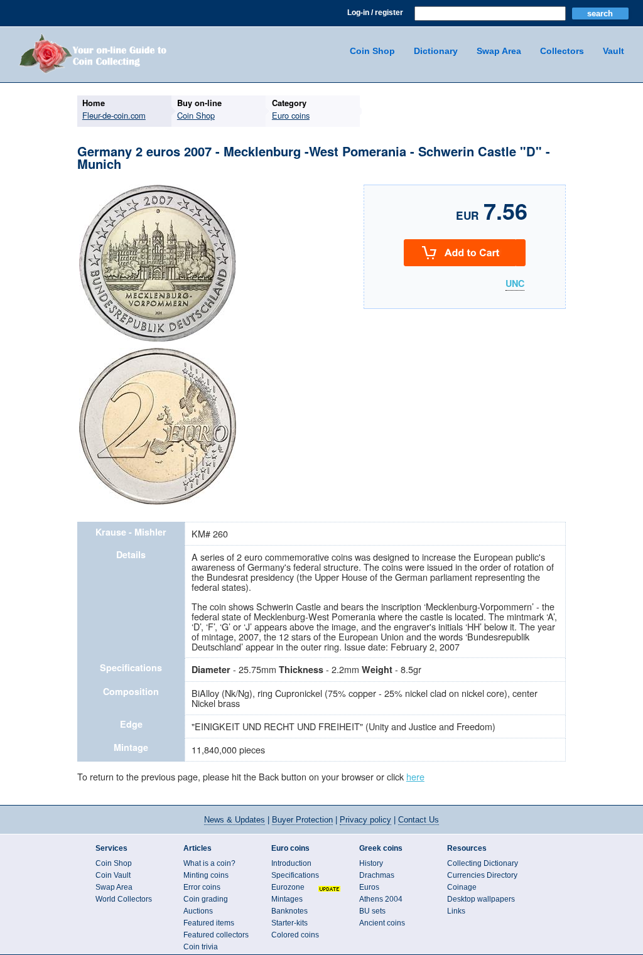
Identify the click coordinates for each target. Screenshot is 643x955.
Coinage (462, 887)
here (415, 776)
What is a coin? (209, 863)
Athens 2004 (381, 899)
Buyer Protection (302, 819)
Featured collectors (216, 935)
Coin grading (205, 899)
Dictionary (436, 51)
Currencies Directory (482, 875)
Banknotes (289, 911)
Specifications (295, 875)
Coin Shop (372, 51)
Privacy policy (365, 819)
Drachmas (376, 875)
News (234, 819)
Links (456, 911)
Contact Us (418, 819)
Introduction (291, 863)
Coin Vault (113, 875)
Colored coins (295, 935)
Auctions (198, 911)
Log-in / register (375, 12)
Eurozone (288, 887)
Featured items (208, 923)
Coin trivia (200, 946)
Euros (369, 887)
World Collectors (123, 899)
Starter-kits (289, 923)
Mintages (287, 899)
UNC (514, 284)
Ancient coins (382, 923)
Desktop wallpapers (481, 899)
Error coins (201, 887)
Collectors (562, 51)
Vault (613, 51)
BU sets (372, 911)
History (371, 863)
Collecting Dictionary (482, 863)
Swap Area (499, 51)
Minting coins (206, 875)
